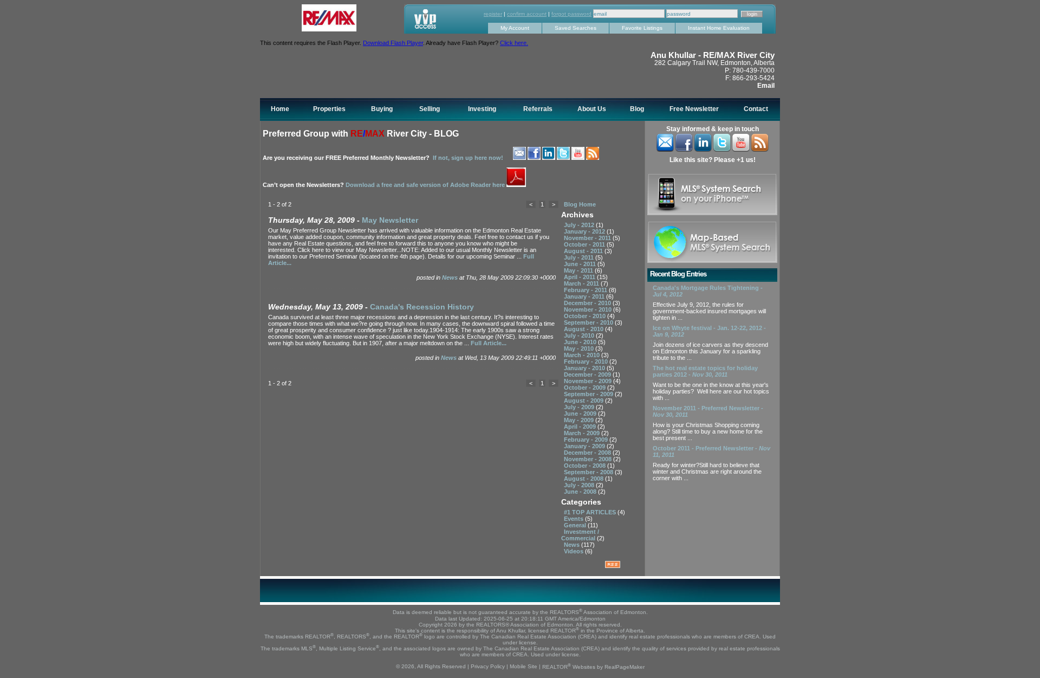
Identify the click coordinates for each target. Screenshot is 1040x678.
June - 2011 (580, 264)
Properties (329, 109)
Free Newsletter (694, 109)
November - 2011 (588, 238)
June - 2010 (581, 342)
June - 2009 (581, 413)
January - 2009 (585, 446)
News (450, 277)
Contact (756, 109)
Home (280, 109)
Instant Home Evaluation (719, 28)
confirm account (527, 14)
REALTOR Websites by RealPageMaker (593, 667)
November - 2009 (588, 381)
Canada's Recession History (422, 306)
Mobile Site (523, 667)
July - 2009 (580, 407)
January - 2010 (585, 368)
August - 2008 (584, 478)
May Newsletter (390, 220)
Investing (482, 109)
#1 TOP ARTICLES (591, 512)
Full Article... (488, 343)
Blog (637, 109)
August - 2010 (584, 329)
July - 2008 (580, 485)
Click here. (514, 43)
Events (574, 518)
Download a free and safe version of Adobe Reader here (426, 185)
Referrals (537, 109)
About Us (591, 109)
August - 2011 (584, 251)
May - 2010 (579, 348)
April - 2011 (580, 277)
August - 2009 (584, 400)
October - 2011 (585, 244)
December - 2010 (588, 303)
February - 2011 (586, 290)
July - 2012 (580, 225)
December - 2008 (588, 452)
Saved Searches (575, 28)
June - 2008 (581, 491)
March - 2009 (582, 433)
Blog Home (580, 204)
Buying (382, 109)
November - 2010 (588, 309)
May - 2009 (579, 420)
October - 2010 (585, 316)
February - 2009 (586, 439)
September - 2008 (589, 472)
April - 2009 (580, 426)
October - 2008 (585, 465)
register (493, 14)
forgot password (571, 14)
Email (766, 85)
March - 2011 (582, 283)
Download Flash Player (393, 43)
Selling (429, 109)
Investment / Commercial (580, 534)
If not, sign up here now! (468, 157)
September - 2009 (589, 394)
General (576, 525)
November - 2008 (588, 459)
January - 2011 (585, 296)
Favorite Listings (642, 28)
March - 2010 (582, 355)
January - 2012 (585, 231)
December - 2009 (588, 374)
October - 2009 (585, 387)
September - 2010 (589, 322)
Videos (574, 551)
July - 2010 (580, 335)
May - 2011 (579, 270)
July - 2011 (579, 257)
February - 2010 (586, 361)
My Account (514, 28)
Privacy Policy (488, 667)
